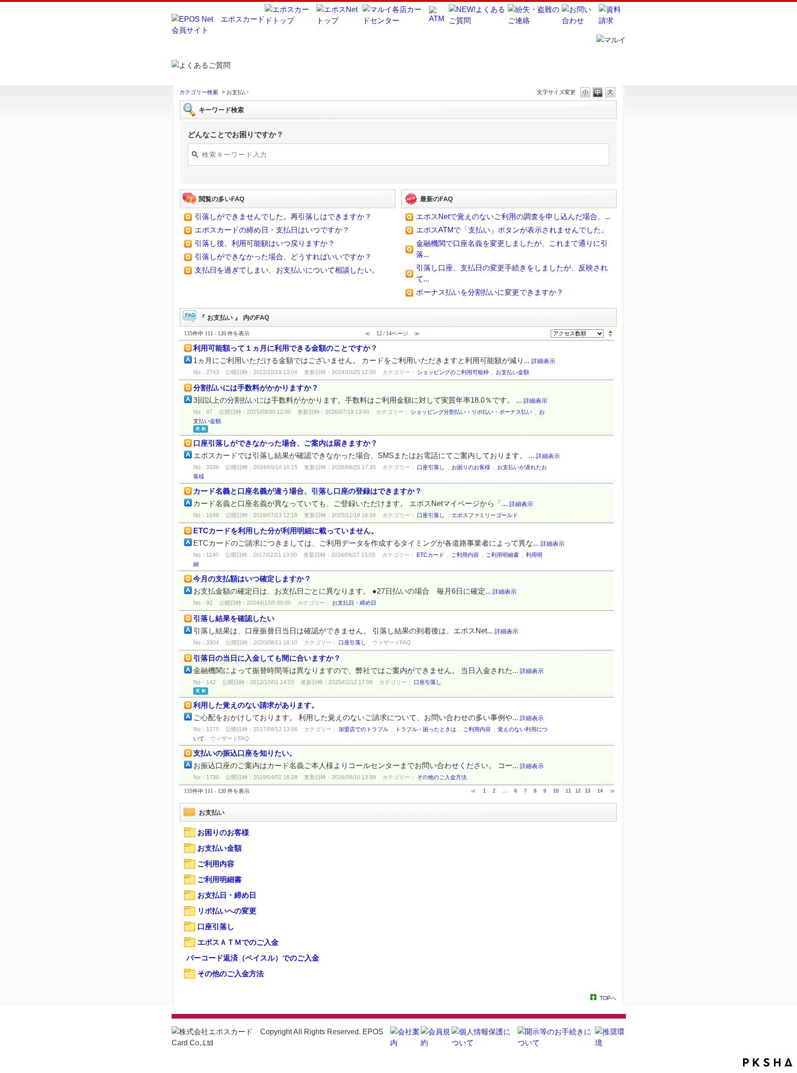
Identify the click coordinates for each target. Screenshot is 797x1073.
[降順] (610, 336)
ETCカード (430, 555)
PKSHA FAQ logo (767, 1062)
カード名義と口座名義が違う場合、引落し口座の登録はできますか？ (307, 491)
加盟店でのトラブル (363, 729)
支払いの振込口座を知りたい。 (245, 753)
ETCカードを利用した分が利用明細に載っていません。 (285, 531)
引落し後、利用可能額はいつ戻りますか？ (265, 243)
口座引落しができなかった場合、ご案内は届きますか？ (285, 443)
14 (600, 790)
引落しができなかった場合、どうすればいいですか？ (283, 257)
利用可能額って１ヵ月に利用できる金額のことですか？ (285, 348)
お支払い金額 (512, 372)
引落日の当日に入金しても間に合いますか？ (267, 658)
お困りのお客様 (471, 467)
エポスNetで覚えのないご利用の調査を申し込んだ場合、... (513, 217)
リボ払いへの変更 (226, 911)
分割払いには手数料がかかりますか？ (256, 388)
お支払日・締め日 (354, 603)
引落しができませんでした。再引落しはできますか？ (283, 217)
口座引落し (431, 467)
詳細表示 (543, 361)
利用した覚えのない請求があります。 (256, 705)
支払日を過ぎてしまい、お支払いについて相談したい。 (287, 270)
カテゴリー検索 (198, 92)
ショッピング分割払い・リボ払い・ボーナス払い (471, 412)
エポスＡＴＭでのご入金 (238, 942)
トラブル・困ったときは (425, 729)
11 (568, 790)
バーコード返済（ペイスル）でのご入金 (252, 958)
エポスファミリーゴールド (485, 515)
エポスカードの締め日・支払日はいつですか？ (272, 230)
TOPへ (608, 998)
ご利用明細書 (502, 555)
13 (587, 790)
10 (556, 790)
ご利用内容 (465, 555)
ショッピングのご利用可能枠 (453, 372)
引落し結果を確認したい (233, 618)
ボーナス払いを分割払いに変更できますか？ (490, 292)
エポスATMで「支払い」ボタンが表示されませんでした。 (512, 230)
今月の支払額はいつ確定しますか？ (252, 579)
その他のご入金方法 (442, 777)
